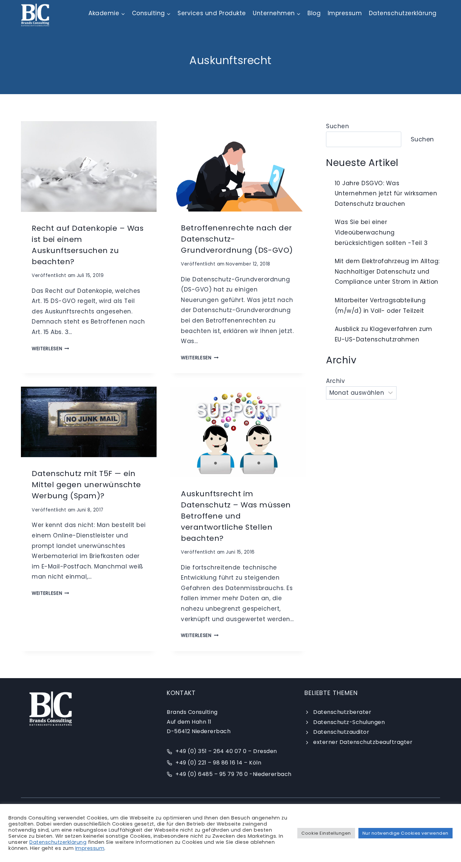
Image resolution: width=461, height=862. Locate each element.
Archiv (335, 381)
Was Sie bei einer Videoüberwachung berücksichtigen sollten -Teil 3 (381, 232)
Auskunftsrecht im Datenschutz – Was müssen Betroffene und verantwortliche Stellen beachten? (236, 516)
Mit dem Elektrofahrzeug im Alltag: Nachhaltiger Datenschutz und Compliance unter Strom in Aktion (387, 271)
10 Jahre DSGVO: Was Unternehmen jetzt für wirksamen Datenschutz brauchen (386, 193)
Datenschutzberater (342, 712)
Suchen (337, 126)
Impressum (345, 13)
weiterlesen (50, 348)
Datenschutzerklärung (403, 13)
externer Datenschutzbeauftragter (362, 742)
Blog (314, 13)
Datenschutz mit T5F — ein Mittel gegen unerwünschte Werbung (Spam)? (86, 484)
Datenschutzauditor (341, 732)
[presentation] (89, 166)
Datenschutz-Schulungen (349, 722)
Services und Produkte (212, 13)
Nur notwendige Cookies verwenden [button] (405, 833)
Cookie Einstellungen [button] (326, 833)
